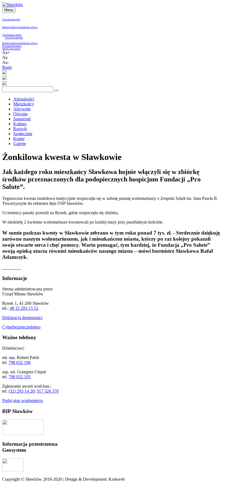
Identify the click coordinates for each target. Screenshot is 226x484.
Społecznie (22, 133)
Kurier (19, 138)
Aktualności (23, 99)
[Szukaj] (56, 90)
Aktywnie (22, 109)
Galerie (19, 143)
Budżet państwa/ (11, 27)
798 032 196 (20, 362)
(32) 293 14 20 (21, 391)
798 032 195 (20, 376)
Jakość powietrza (11, 48)
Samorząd (22, 118)
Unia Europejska (11, 19)
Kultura (19, 123)
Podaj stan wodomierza (22, 400)
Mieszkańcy (23, 104)
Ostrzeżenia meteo (11, 35)
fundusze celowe (28, 27)
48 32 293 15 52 (24, 308)
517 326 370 (48, 391)
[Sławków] (12, 4)
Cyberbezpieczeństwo (21, 327)
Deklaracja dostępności (22, 317)
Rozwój (20, 128)
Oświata (20, 114)
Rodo (7, 67)
